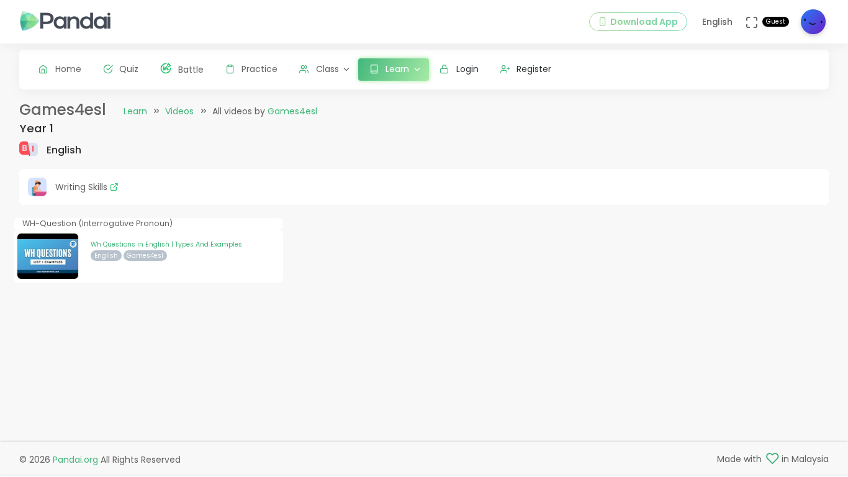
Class (327, 69)
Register (533, 69)
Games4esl (292, 111)
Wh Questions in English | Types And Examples (166, 244)
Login (467, 69)
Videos (179, 111)
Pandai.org (75, 459)
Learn (135, 111)
